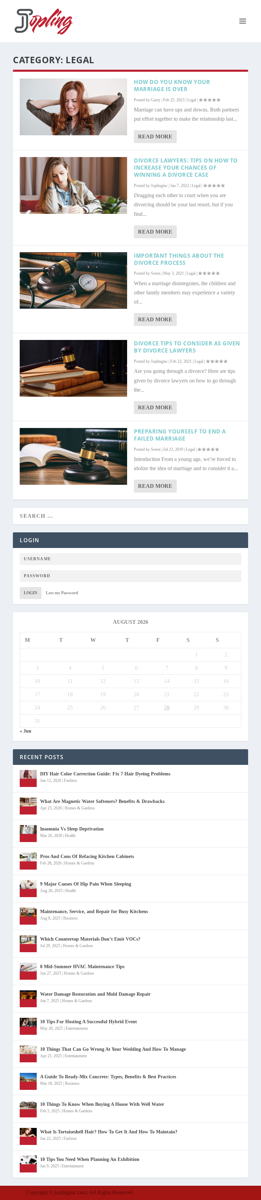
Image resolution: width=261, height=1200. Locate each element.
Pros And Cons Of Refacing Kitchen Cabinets (87, 856)
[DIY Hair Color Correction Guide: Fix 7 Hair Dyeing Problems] (28, 778)
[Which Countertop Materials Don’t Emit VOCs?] (28, 943)
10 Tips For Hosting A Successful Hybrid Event (88, 1021)
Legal (191, 100)
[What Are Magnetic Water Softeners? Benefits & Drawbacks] (28, 806)
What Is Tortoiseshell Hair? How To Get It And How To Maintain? (108, 1131)
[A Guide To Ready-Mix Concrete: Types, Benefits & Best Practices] (28, 1081)
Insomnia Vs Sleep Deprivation (72, 829)
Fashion (70, 780)
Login (30, 592)
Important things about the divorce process (179, 259)
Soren (155, 273)
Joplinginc (159, 185)
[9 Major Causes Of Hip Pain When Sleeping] (28, 888)
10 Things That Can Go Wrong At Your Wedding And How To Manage (113, 1049)
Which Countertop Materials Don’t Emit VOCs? (90, 939)
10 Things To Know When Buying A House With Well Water (102, 1104)
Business (70, 918)
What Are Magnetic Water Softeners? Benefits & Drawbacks (102, 801)
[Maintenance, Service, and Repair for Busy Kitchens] (28, 916)
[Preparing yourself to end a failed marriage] (73, 456)
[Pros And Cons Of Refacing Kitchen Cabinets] (28, 861)
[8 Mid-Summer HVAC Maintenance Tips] (28, 971)
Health (70, 835)
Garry (155, 100)
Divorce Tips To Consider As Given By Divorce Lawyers (187, 347)
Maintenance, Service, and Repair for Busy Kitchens (94, 911)
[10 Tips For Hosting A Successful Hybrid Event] (28, 1026)
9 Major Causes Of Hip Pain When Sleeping (85, 884)
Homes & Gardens (80, 808)
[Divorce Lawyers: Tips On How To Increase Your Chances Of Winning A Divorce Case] (73, 185)
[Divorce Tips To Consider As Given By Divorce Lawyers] (73, 368)
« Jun (25, 731)
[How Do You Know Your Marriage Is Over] (73, 107)
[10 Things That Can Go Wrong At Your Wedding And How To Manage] (28, 1053)
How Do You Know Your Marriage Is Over (172, 85)
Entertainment (77, 1028)
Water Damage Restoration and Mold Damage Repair (95, 994)
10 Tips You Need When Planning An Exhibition (89, 1159)
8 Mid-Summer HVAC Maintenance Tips (82, 966)
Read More (155, 136)
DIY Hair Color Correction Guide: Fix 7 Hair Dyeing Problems (105, 773)
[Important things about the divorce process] (73, 280)
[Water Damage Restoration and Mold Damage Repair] (28, 998)
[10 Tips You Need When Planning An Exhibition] (28, 1163)
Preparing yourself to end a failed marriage (180, 435)
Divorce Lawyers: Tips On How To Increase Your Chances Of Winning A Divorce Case (186, 167)
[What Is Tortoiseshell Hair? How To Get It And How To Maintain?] (28, 1136)
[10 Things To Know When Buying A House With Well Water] (28, 1108)
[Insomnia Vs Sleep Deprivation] (28, 833)
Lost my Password (62, 592)
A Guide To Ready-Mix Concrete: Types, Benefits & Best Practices (108, 1076)
